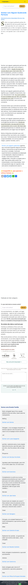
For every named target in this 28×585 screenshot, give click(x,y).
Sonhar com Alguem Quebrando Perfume (14, 14)
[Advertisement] (14, 50)
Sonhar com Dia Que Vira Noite (11, 457)
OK (19, 584)
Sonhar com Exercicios (8, 471)
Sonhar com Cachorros (9, 561)
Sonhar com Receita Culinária (10, 547)
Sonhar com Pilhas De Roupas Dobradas (13, 576)
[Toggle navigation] (24, 2)
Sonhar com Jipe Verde (9, 495)
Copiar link (14, 389)
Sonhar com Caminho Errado (10, 530)
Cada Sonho (5, 1)
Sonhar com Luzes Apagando (10, 438)
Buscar (22, 6)
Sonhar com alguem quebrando (11, 145)
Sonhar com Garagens (8, 514)
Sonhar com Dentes (8, 422)
